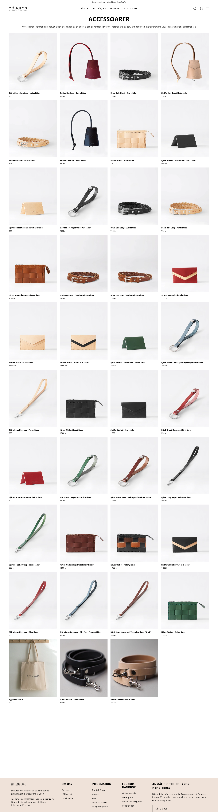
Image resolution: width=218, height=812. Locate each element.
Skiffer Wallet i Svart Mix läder (175, 565)
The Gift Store (98, 790)
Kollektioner (128, 805)
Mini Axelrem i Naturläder (122, 700)
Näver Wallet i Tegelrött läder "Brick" (77, 565)
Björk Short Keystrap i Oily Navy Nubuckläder (182, 363)
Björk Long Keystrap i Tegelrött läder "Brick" (130, 632)
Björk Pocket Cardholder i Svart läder (178, 160)
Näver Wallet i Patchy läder (122, 565)
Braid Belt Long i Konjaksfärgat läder (127, 295)
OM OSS (67, 784)
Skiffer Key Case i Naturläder (174, 93)
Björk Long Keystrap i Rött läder (23, 632)
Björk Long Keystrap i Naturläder (24, 430)
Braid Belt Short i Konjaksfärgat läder (77, 295)
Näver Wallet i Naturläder (122, 160)
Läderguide (127, 797)
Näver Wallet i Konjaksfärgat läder (24, 295)
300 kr (11, 433)
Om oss (65, 790)
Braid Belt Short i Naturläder (22, 160)
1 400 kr (113, 568)
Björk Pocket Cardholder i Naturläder (26, 228)
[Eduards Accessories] (18, 8)
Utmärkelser (68, 798)
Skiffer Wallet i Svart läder (122, 430)
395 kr (62, 703)
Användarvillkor (99, 802)
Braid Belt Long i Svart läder (123, 228)
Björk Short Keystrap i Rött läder (176, 430)
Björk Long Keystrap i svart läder (176, 497)
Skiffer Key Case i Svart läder (73, 160)
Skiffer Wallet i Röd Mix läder (174, 295)
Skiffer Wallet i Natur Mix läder (74, 363)
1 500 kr (113, 164)
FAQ (94, 798)
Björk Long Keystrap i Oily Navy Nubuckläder (80, 632)
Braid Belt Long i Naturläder (174, 228)
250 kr (11, 96)
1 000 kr (164, 298)
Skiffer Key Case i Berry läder (73, 93)
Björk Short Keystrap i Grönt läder (75, 497)
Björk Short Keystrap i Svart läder (75, 228)
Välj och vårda (129, 793)
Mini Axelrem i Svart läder (72, 700)
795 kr (113, 96)
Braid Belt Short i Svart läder (123, 93)
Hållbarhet (67, 794)
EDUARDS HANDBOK (129, 785)
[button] (84, 8)
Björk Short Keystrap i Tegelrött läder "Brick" (131, 497)
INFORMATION (101, 784)
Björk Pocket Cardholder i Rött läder (25, 497)
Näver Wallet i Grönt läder (173, 632)
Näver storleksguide (132, 801)
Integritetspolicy (100, 806)
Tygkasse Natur (16, 700)
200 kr (11, 703)
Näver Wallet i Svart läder (71, 430)
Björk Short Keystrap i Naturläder (24, 93)
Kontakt (95, 794)
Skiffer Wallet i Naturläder (21, 363)
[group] (109, 2)
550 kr (62, 96)
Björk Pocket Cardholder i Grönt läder (127, 363)
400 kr (164, 164)
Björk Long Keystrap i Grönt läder (24, 565)
